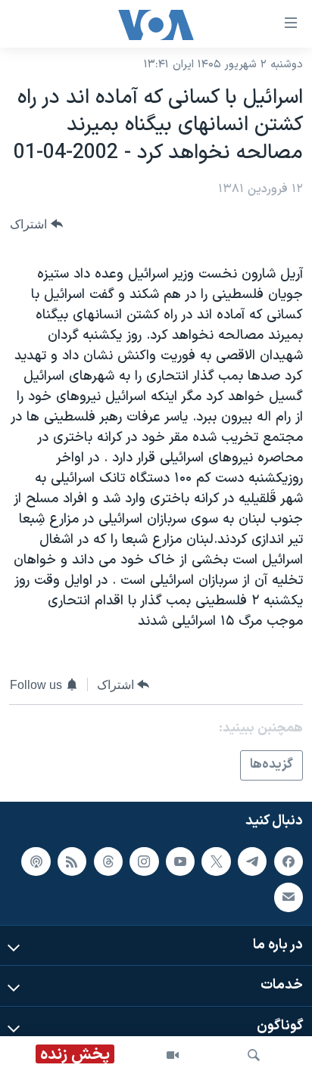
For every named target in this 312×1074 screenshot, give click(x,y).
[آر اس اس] (72, 860)
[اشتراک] (288, 897)
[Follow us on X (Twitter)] (215, 860)
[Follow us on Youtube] (180, 860)
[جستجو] (253, 1055)
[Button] (36, 224)
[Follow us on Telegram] (252, 860)
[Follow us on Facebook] (288, 860)
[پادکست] (35, 860)
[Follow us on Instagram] (143, 860)
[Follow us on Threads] (108, 860)
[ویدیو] (172, 1055)
